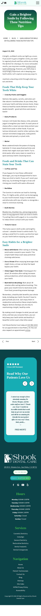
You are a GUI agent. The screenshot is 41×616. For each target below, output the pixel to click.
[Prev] (5, 341)
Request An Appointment (20, 478)
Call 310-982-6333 (20, 472)
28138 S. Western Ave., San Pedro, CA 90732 (20, 467)
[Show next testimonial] (31, 383)
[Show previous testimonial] (25, 383)
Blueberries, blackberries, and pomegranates (20, 212)
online (27, 330)
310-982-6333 (32, 325)
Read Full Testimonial (20, 425)
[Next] (35, 341)
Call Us (2, 3)
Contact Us (5, 3)
